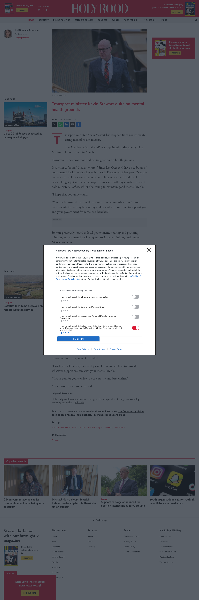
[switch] (135, 297)
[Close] (150, 251)
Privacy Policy (116, 349)
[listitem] (99, 290)
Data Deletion (83, 349)
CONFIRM (78, 339)
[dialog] (99, 300)
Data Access (99, 349)
